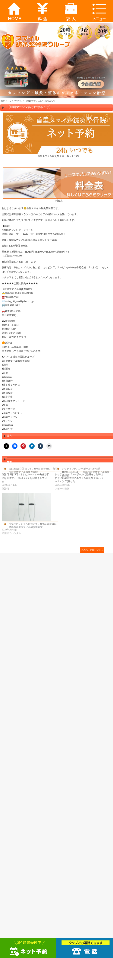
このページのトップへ (91, 550)
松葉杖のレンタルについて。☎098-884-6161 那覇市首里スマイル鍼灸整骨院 (34, 525)
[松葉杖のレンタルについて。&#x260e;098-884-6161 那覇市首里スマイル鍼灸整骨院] (26, 507)
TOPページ (6, 101)
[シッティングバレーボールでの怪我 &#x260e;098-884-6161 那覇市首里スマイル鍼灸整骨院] (81, 478)
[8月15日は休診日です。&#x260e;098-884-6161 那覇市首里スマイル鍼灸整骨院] (28, 478)
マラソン (18, 101)
